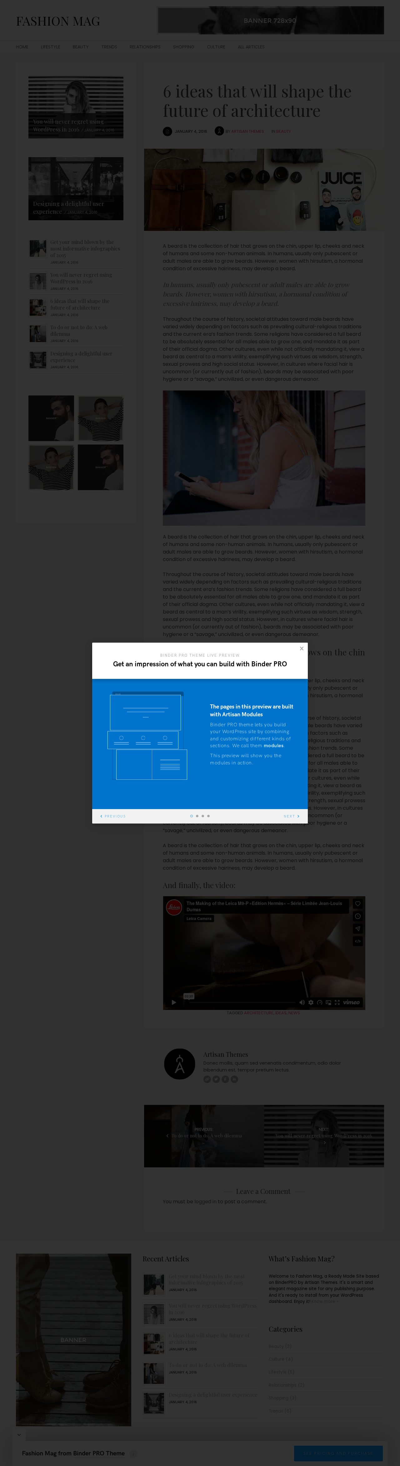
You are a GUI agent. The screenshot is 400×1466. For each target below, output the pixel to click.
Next (289, 816)
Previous (115, 816)
